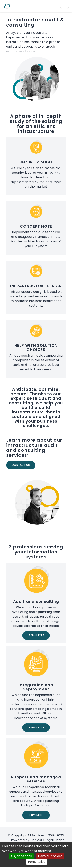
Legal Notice (55, 840)
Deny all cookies (50, 856)
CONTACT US (21, 465)
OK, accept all (21, 856)
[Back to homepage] (7, 6)
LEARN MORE (36, 635)
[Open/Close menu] (64, 6)
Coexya (36, 840)
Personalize (36, 862)
